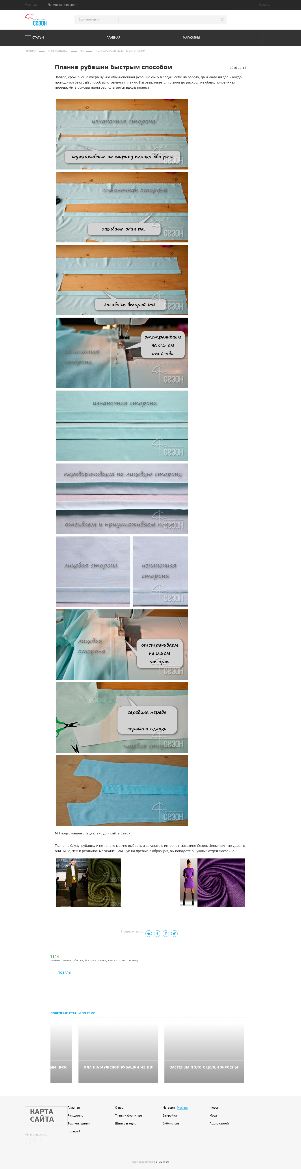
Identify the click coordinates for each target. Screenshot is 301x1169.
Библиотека (171, 1123)
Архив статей (219, 1123)
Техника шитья (58, 51)
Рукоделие (75, 1115)
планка (55, 960)
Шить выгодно (125, 1123)
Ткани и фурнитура (129, 1115)
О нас (119, 1107)
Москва (182, 1107)
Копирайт (75, 1131)
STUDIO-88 (162, 1162)
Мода (213, 1115)
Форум (214, 1107)
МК (82, 51)
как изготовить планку (123, 960)
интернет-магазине (180, 846)
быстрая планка (95, 960)
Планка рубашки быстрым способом (120, 51)
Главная (113, 37)
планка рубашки (72, 960)
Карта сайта (42, 1116)
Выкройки (169, 1115)
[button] (243, 973)
